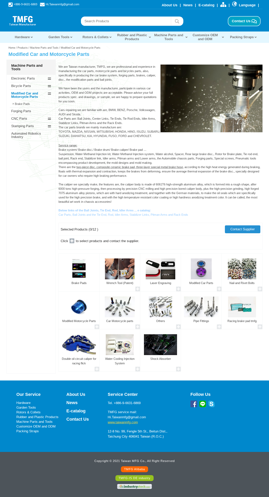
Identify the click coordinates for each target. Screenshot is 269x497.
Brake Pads (22, 104)
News (188, 5)
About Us (169, 5)
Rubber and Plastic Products (132, 37)
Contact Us (241, 21)
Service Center (123, 394)
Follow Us (200, 394)
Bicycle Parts (21, 86)
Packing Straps (242, 37)
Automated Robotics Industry (26, 135)
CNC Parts (19, 118)
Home (11, 47)
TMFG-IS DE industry (134, 478)
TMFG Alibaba (134, 469)
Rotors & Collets (96, 37)
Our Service (28, 394)
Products (23, 47)
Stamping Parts (22, 126)
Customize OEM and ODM (205, 37)
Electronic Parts (23, 78)
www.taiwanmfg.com (123, 422)
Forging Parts (21, 111)
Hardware (22, 37)
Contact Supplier (242, 229)
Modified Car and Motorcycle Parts (24, 95)
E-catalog (206, 5)
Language (247, 5)
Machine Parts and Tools (168, 37)
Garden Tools (58, 37)
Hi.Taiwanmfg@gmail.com (62, 4)
